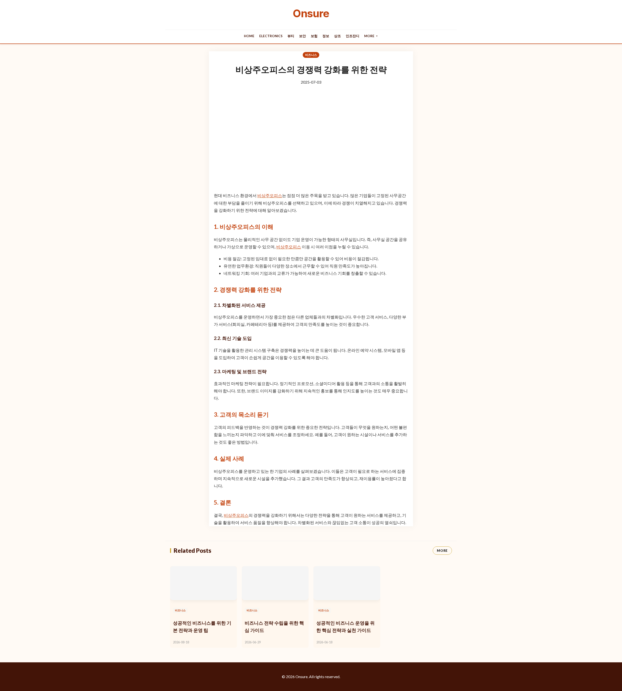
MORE (442, 551)
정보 (325, 36)
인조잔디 (352, 36)
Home (249, 36)
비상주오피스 (269, 195)
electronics (271, 36)
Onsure (311, 13)
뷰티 (290, 36)
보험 (314, 36)
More (371, 36)
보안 (302, 36)
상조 (337, 36)
